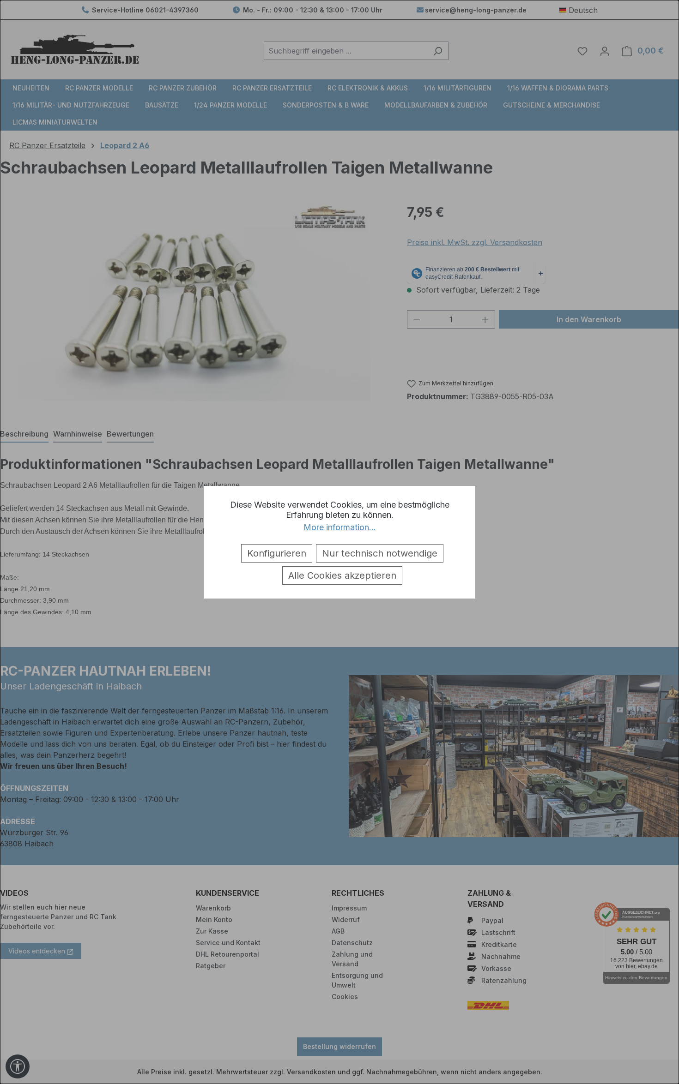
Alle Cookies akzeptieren (342, 575)
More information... (339, 527)
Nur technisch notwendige (379, 553)
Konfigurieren (276, 553)
